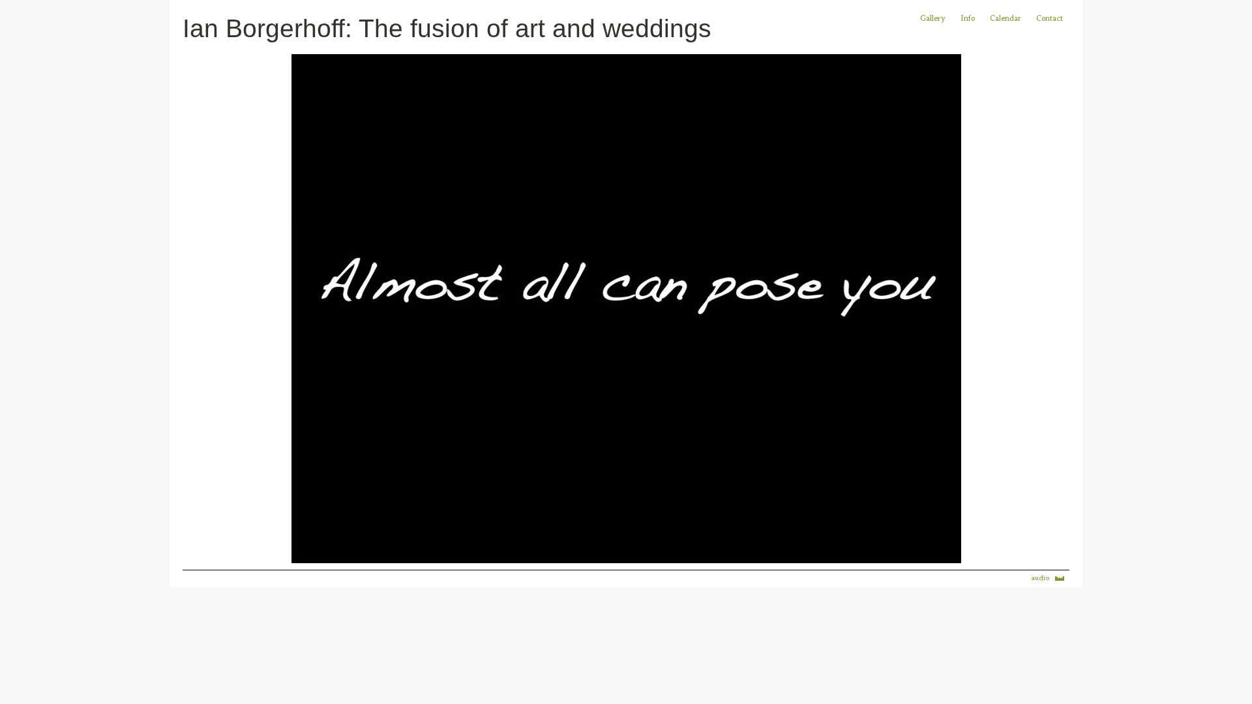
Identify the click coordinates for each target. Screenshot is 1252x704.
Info (968, 18)
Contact (1049, 18)
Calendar (1006, 18)
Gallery (933, 18)
